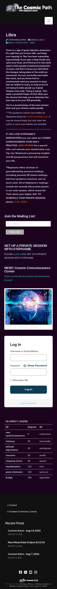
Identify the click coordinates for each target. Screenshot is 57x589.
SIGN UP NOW (25, 145)
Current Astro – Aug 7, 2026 (23, 553)
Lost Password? (29, 403)
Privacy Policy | (27, 584)
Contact (13, 505)
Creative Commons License (23, 511)
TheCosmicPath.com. (38, 116)
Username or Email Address (24, 351)
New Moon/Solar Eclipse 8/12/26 (26, 542)
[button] (49, 21)
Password (15, 365)
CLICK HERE (21, 201)
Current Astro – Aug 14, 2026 (24, 530)
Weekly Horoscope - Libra (21, 43)
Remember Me (20, 380)
